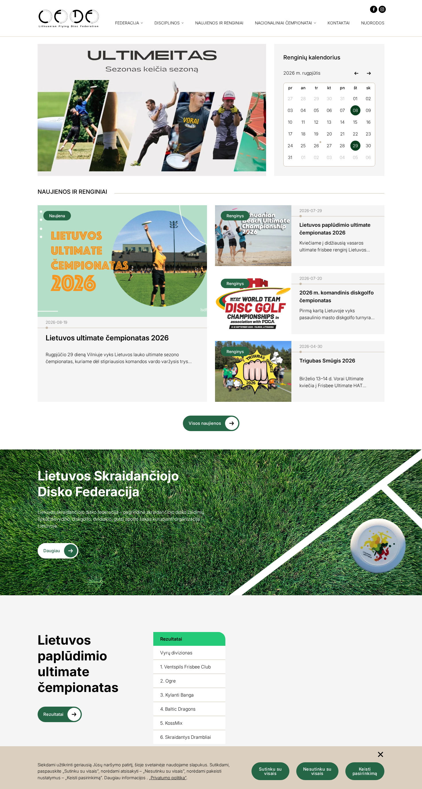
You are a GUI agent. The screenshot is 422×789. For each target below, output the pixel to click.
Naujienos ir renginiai (219, 23)
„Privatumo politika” (167, 777)
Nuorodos (372, 23)
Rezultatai (53, 714)
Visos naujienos (205, 423)
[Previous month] (356, 72)
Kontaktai (339, 23)
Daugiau (51, 550)
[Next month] (368, 72)
